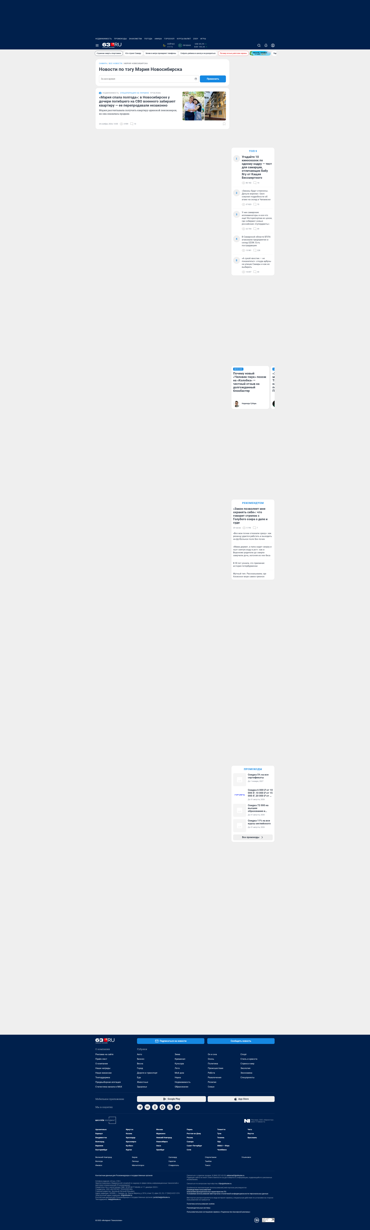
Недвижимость (103, 39)
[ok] (155, 1107)
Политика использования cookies (200, 1204)
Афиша (158, 39)
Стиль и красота (248, 1059)
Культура (179, 1063)
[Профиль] (272, 45)
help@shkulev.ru (114, 1199)
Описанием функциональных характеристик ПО (206, 1192)
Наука (178, 1077)
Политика (213, 1063)
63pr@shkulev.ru (225, 1184)
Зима (177, 1054)
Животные (142, 1082)
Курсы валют (184, 39)
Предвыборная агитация (108, 1082)
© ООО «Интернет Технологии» (108, 1220)
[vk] (147, 1107)
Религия (212, 1082)
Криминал (180, 1059)
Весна (140, 1063)
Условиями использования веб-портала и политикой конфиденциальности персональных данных (227, 1194)
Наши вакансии (103, 1073)
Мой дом (179, 1073)
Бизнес (140, 1059)
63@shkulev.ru (126, 1195)
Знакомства (135, 39)
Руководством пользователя (199, 1190)
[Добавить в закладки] (224, 124)
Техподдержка (102, 1077)
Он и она (212, 1054)
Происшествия (215, 1068)
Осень (211, 1059)
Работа (211, 1073)
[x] (170, 1107)
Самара (103, 63)
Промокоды (120, 39)
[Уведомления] (265, 45)
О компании (101, 1063)
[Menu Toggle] (97, 45)
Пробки (185, 45)
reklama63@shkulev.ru (235, 1175)
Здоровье (142, 1086)
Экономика (246, 1073)
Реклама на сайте (104, 1054)
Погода (148, 39)
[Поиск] (259, 45)
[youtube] (177, 1107)
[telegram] (140, 1107)
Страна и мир (247, 1063)
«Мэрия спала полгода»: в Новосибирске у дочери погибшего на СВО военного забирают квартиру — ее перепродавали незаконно (137, 101)
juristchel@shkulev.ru (161, 1197)
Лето (177, 1068)
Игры (203, 39)
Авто (139, 1054)
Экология (245, 1068)
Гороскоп (169, 39)
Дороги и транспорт (147, 1073)
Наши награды (102, 1068)
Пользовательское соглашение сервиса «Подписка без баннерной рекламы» (218, 1212)
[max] (162, 1107)
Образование (181, 1086)
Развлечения (214, 1077)
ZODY (195, 39)
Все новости (115, 63)
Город (140, 1068)
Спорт (243, 1054)
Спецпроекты (247, 1077)
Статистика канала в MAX (108, 1086)
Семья (211, 1086)
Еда (139, 1077)
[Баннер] (260, 53)
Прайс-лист (101, 1059)
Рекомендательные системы (198, 1208)
